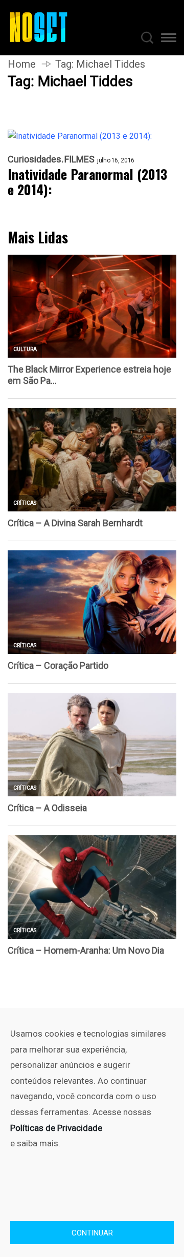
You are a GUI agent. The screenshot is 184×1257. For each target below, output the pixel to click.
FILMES (79, 159)
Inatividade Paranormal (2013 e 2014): (87, 182)
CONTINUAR (92, 1233)
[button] (168, 39)
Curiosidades (34, 159)
